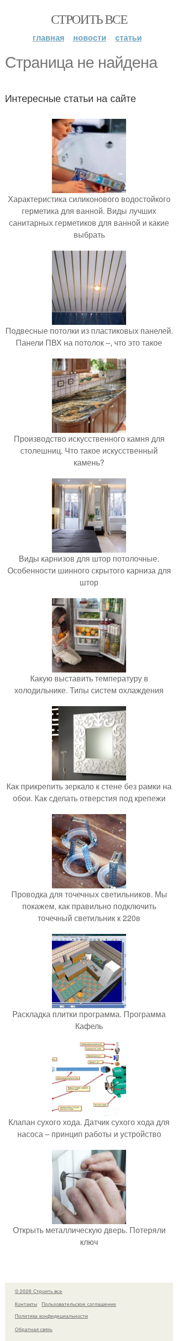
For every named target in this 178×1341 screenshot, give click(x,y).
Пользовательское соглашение (79, 1303)
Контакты (26, 1303)
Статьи (128, 37)
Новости (89, 37)
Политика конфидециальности (51, 1315)
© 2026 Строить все (38, 1291)
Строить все (89, 18)
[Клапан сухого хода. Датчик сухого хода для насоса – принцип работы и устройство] (89, 1110)
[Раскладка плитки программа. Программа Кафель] (89, 1002)
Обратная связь (33, 1329)
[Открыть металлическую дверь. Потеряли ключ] (89, 1218)
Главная (48, 37)
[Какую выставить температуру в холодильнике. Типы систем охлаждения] (89, 666)
